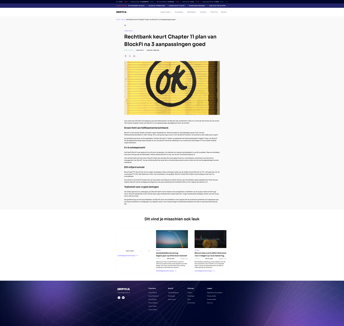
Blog (123, 19)
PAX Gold (153, 1)
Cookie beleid (211, 299)
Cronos (221, 1)
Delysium (127, 1)
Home (118, 19)
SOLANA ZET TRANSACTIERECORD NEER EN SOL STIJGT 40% (157, 5)
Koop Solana (153, 309)
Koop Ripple (153, 299)
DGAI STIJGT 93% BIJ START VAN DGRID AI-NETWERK (218, 5)
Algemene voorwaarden (214, 292)
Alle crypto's (172, 299)
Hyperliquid (198, 1)
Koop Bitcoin (153, 292)
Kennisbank (191, 303)
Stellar (176, 1)
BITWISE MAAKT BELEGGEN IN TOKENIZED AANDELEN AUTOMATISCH (197, 5)
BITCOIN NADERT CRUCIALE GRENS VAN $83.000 (137, 5)
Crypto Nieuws (121, 6)
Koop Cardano (153, 303)
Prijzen (189, 292)
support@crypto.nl (124, 292)
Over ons (210, 303)
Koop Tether (153, 306)
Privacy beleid (211, 296)
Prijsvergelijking (173, 292)
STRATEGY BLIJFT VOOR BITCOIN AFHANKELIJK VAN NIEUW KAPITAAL (177, 5)
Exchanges (171, 296)
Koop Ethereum (154, 296)
